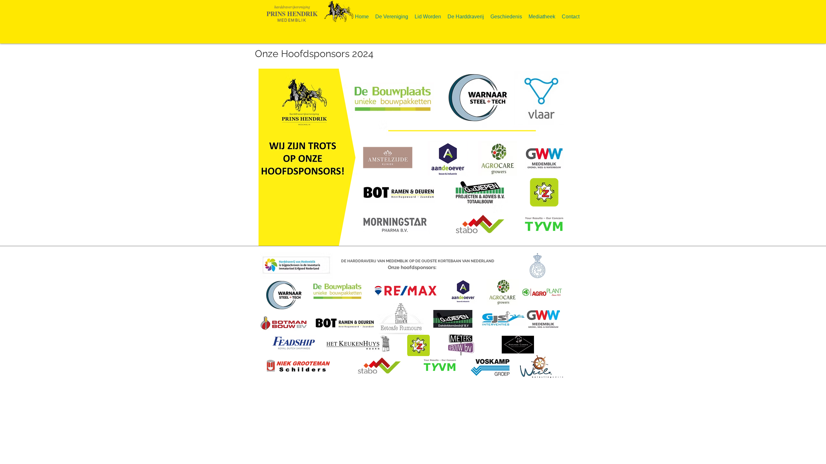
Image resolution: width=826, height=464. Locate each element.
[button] (391, 14)
